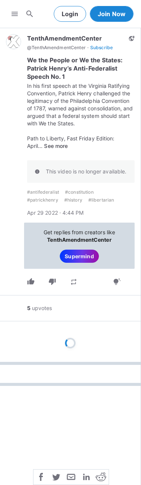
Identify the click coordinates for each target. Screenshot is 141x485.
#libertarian (101, 200)
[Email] (71, 476)
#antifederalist (43, 192)
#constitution (79, 192)
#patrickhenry (42, 200)
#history (73, 200)
